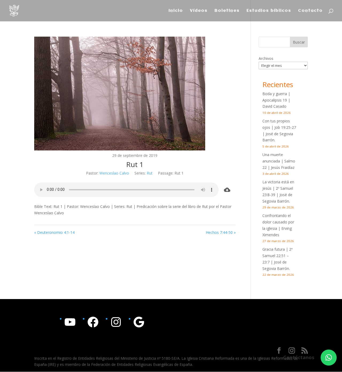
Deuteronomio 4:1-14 (56, 232)
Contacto (310, 11)
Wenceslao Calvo (114, 173)
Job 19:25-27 (285, 127)
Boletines (227, 11)
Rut (150, 173)
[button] (329, 358)
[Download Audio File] (227, 190)
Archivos (266, 58)
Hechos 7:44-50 (219, 232)
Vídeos (199, 11)
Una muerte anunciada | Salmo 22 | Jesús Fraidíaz (278, 161)
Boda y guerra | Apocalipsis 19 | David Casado (276, 100)
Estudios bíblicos (269, 11)
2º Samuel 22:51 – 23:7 (277, 256)
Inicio (176, 11)
